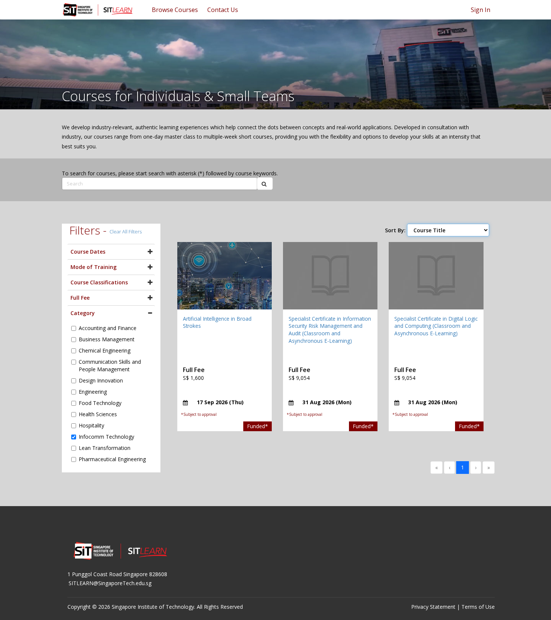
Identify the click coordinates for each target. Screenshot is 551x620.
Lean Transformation (104, 447)
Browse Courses (175, 10)
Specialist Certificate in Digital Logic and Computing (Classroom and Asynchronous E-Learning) (436, 326)
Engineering (93, 391)
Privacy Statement (433, 606)
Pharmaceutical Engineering (112, 459)
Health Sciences (98, 414)
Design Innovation (101, 380)
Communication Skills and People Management (110, 365)
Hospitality (91, 425)
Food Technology (100, 402)
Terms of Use (478, 606)
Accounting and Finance (107, 328)
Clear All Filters (125, 231)
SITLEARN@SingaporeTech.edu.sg (110, 583)
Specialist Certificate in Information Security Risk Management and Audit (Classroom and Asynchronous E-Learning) (330, 329)
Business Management (107, 339)
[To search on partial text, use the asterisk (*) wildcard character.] (265, 183)
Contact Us (222, 10)
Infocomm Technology (106, 436)
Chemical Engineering (104, 350)
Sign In (480, 10)
